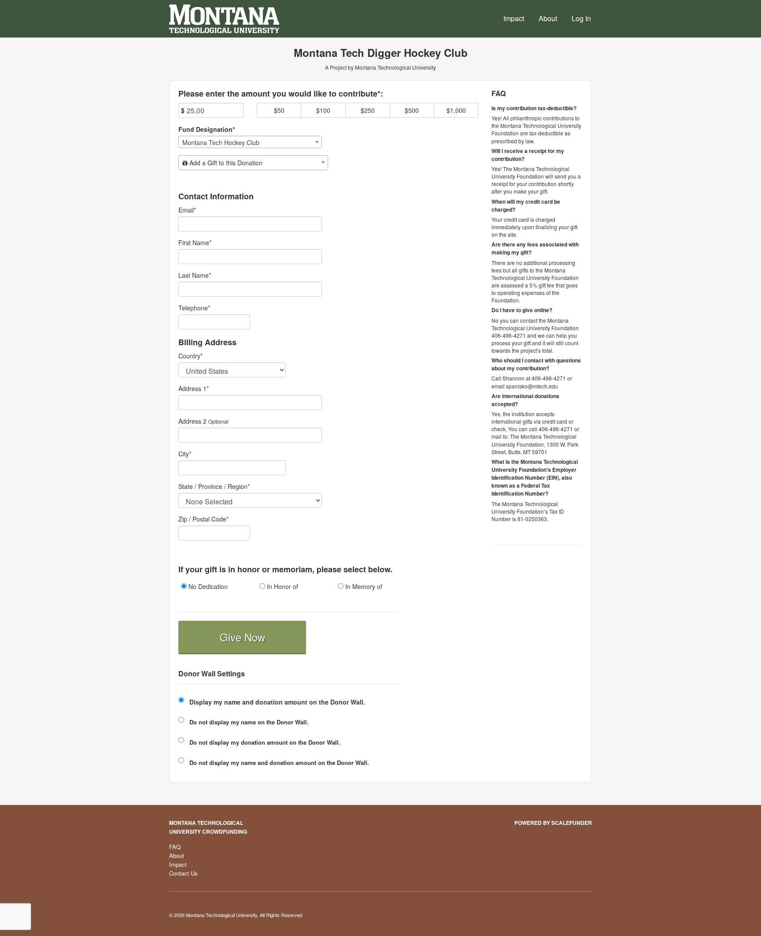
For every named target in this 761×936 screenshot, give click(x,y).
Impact (513, 18)
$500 (412, 110)
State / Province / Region (214, 486)
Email (187, 209)
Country (190, 355)
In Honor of (281, 586)
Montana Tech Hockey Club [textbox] (220, 142)
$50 (279, 110)
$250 (368, 110)
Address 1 (193, 388)
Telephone (194, 307)
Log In (581, 18)
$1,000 (456, 110)
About (548, 18)
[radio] (211, 587)
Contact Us (183, 873)
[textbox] (253, 163)
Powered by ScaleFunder (553, 823)
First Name (194, 242)
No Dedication (207, 586)
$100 (323, 110)
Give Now (242, 637)
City (184, 453)
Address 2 (192, 421)
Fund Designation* (206, 129)
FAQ (175, 847)
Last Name (194, 275)
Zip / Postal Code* (203, 519)
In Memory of (363, 586)
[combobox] (250, 142)
